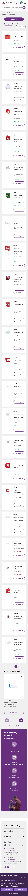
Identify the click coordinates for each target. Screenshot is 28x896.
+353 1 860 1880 (14, 751)
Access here (14, 791)
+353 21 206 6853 (11, 859)
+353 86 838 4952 (14, 777)
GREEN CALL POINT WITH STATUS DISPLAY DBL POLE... (18, 197)
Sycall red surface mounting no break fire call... (17, 361)
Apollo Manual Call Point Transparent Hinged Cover (18, 334)
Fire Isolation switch (18, 36)
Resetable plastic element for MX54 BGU (17, 543)
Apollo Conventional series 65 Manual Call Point (18, 306)
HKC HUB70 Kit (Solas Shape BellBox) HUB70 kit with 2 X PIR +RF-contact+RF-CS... (12, 702)
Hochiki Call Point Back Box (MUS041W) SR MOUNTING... (18, 113)
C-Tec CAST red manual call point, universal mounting (18, 492)
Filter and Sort (14, 19)
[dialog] (14, 884)
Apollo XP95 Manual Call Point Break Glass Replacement (18, 519)
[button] (9, 725)
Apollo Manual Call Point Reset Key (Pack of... (18, 61)
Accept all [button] (7, 889)
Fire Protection (11, 13)
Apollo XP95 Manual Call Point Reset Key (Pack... (18, 644)
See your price (19, 47)
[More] (21, 676)
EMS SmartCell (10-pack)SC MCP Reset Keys (18, 169)
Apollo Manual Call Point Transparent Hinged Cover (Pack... (18, 415)
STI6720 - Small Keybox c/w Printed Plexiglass (18, 465)
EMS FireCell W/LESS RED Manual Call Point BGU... (18, 279)
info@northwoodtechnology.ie (14, 764)
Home (3, 13)
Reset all (8, 24)
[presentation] (7, 720)
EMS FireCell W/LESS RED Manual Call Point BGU (18, 618)
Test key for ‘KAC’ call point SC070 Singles (17, 388)
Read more (13, 880)
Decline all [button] (20, 889)
